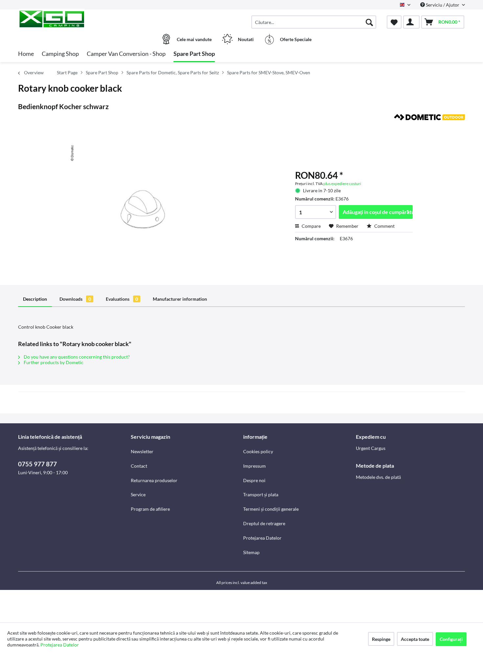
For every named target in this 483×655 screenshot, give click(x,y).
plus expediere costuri (342, 183)
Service (138, 494)
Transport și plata (260, 494)
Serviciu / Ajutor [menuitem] (442, 5)
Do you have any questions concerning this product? (76, 357)
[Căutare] (369, 22)
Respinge (381, 639)
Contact (139, 466)
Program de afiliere (150, 509)
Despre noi (254, 480)
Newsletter (142, 451)
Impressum (254, 466)
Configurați (451, 639)
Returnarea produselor (154, 480)
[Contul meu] (411, 22)
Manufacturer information (180, 299)
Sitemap (251, 552)
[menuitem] (313, 22)
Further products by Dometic (53, 362)
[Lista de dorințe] (394, 22)
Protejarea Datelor (262, 538)
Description (35, 299)
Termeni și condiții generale (271, 509)
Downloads (75, 299)
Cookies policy (258, 451)
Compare (311, 226)
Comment (384, 226)
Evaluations (122, 299)
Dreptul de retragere (264, 523)
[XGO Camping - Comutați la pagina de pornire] (73, 19)
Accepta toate (415, 639)
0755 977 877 (37, 464)
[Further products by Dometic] (429, 125)
